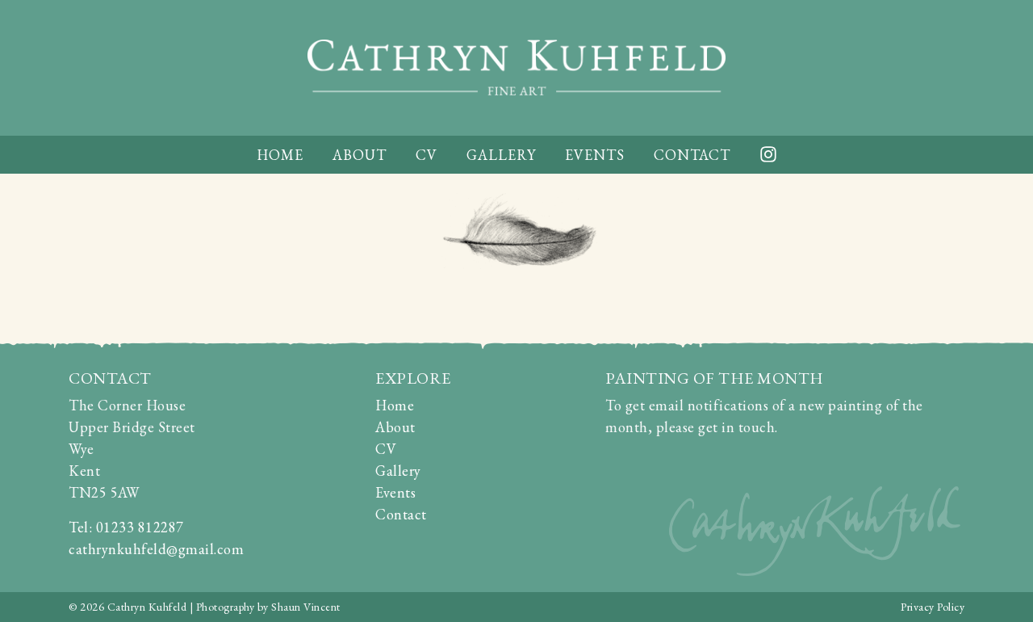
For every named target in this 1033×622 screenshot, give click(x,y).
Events (595, 154)
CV (426, 154)
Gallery (501, 154)
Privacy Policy (932, 606)
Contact (692, 154)
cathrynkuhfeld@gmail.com (156, 549)
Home (280, 154)
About (359, 154)
